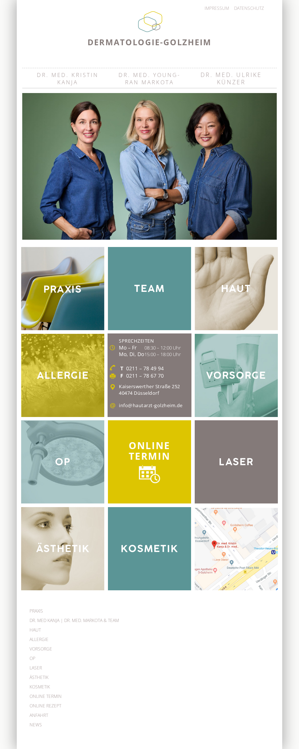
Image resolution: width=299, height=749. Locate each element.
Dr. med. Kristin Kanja (67, 78)
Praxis (36, 611)
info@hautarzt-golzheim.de (151, 405)
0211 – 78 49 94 (145, 368)
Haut (35, 630)
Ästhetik (39, 677)
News (36, 725)
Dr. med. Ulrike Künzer (231, 78)
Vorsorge (41, 649)
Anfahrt (39, 715)
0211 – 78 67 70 (145, 375)
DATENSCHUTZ (249, 8)
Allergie (39, 639)
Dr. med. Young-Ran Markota (149, 78)
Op (32, 658)
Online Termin (46, 696)
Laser (36, 668)
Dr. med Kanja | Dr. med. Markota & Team (74, 620)
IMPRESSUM (217, 8)
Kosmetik (40, 687)
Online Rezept (45, 706)
